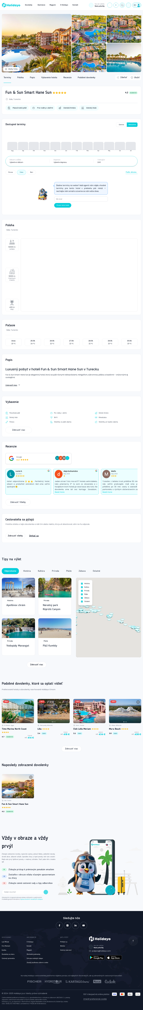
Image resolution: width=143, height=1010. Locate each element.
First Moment (6, 946)
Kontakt (29, 946)
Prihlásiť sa (63, 942)
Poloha (20, 78)
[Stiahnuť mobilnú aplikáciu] (128, 5)
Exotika (4, 950)
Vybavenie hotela (49, 78)
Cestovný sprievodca (8, 958)
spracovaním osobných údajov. (32, 899)
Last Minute (5, 942)
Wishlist (62, 946)
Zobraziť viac (11, 385)
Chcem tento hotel (62, 205)
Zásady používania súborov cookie (37, 962)
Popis (32, 78)
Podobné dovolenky (86, 78)
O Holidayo (30, 942)
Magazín (29, 950)
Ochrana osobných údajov (35, 958)
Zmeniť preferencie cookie (95, 999)
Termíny (7, 78)
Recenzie (67, 78)
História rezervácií (66, 950)
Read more (59, 492)
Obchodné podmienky (33, 954)
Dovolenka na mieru (8, 954)
